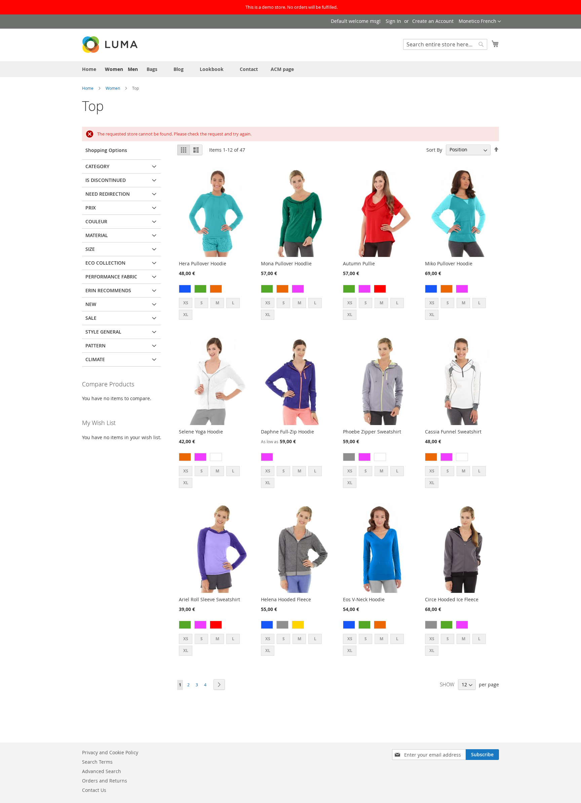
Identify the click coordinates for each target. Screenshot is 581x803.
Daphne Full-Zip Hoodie (287, 431)
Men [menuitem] (133, 69)
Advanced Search (101, 771)
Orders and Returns (104, 780)
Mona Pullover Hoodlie (286, 263)
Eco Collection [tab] (105, 263)
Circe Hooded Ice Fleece (451, 599)
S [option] (201, 303)
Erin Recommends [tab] (108, 290)
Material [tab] (96, 235)
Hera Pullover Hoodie (202, 263)
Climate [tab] (95, 359)
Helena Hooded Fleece (286, 599)
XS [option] (185, 303)
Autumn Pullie (359, 263)
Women (113, 88)
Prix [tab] (90, 207)
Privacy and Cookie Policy (110, 752)
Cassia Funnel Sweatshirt (453, 431)
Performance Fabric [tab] (111, 276)
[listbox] (215, 290)
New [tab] (90, 304)
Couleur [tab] (96, 221)
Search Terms (97, 762)
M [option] (217, 303)
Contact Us (94, 790)
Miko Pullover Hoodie (448, 263)
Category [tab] (97, 166)
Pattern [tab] (95, 345)
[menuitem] (89, 69)
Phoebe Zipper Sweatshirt (372, 431)
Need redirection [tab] (107, 194)
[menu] (290, 69)
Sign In (393, 21)
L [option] (233, 303)
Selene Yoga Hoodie (201, 431)
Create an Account (433, 21)
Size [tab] (90, 249)
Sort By (434, 149)
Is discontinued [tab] (105, 180)
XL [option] (185, 314)
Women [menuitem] (114, 69)
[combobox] (445, 44)
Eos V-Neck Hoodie (364, 599)
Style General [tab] (103, 332)
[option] (185, 289)
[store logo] (110, 44)
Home (88, 88)
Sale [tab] (90, 318)
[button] (480, 21)
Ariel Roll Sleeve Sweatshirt (209, 599)
